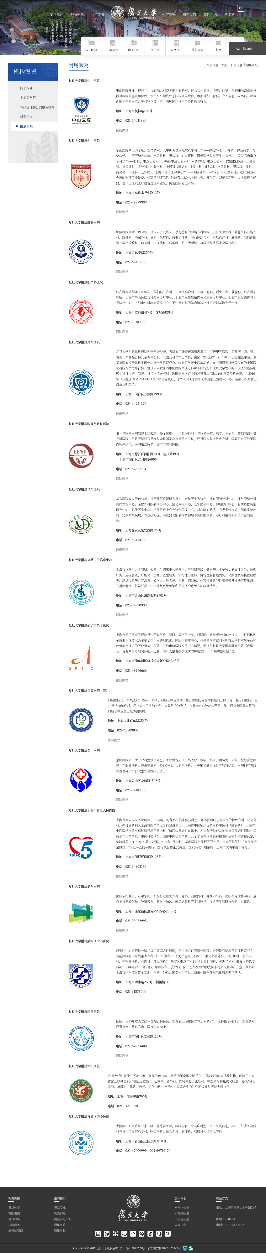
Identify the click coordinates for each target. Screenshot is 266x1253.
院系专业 (60, 1207)
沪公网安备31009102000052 (164, 1248)
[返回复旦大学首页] (134, 12)
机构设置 (189, 14)
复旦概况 (56, 14)
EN (241, 8)
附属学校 (60, 1230)
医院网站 (122, 130)
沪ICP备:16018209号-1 (133, 1248)
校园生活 (210, 14)
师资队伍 (77, 14)
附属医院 (252, 65)
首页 (224, 65)
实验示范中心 (62, 1219)
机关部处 (60, 1213)
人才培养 (98, 14)
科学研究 (168, 14)
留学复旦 (231, 14)
